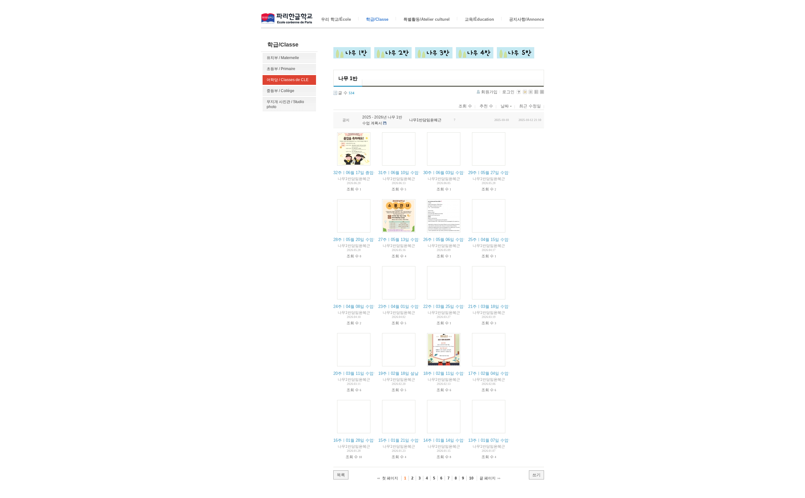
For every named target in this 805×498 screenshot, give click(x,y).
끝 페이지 (488, 478)
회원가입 (489, 92)
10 (471, 478)
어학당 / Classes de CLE (287, 80)
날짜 (505, 106)
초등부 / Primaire (281, 69)
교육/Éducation (479, 19)
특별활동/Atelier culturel (426, 19)
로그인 (508, 92)
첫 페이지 (390, 478)
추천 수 (486, 106)
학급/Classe (377, 19)
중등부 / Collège (280, 91)
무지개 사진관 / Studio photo (285, 104)
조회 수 (465, 106)
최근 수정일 (530, 106)
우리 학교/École (336, 19)
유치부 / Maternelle (283, 58)
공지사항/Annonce (526, 19)
